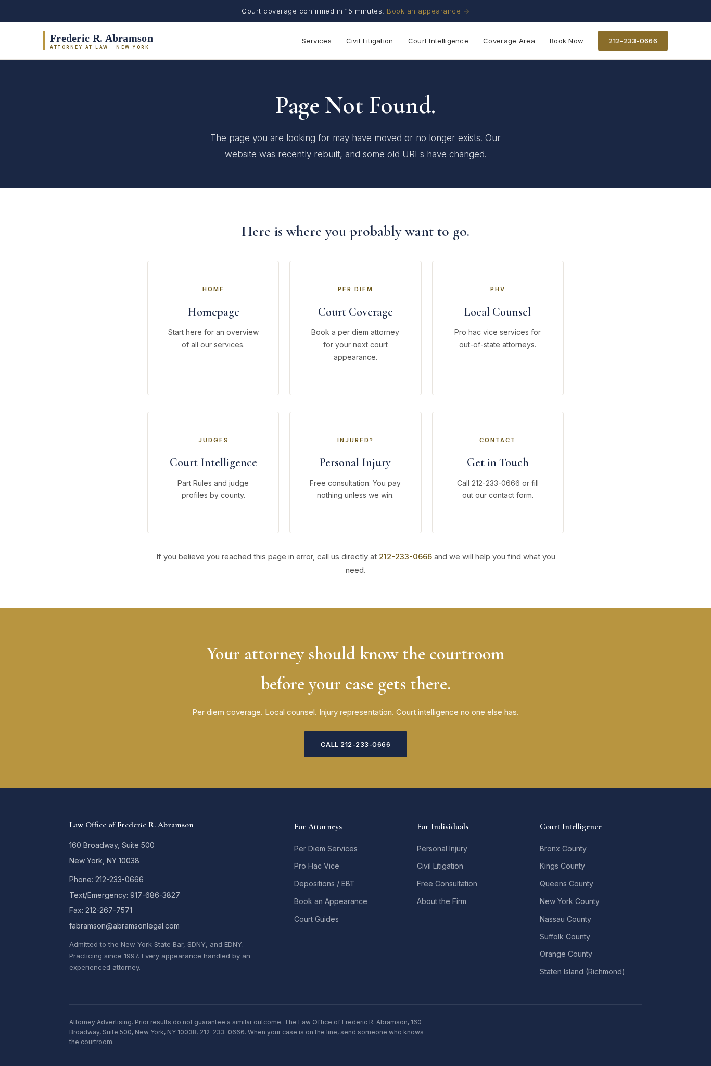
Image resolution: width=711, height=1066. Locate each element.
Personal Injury (442, 848)
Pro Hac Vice (316, 865)
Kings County (562, 865)
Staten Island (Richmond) (582, 971)
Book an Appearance (330, 901)
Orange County (566, 953)
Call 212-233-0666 (356, 744)
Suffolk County (565, 936)
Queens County (566, 883)
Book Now (566, 40)
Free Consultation (447, 883)
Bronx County (563, 848)
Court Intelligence (438, 40)
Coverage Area (509, 40)
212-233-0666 (632, 40)
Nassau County (565, 918)
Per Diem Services (326, 848)
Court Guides (316, 918)
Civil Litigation (369, 40)
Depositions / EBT (324, 883)
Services (316, 40)
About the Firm (441, 901)
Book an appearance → (428, 11)
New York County (570, 901)
